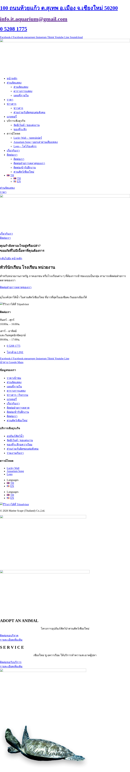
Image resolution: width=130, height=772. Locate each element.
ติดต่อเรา (12, 154)
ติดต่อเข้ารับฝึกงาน (25, 167)
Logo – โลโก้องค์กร (25, 146)
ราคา (10, 99)
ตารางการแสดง (23, 91)
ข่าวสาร (11, 103)
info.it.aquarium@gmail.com (33, 19)
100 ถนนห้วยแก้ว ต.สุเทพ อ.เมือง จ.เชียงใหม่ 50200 (59, 8)
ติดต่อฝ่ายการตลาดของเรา (29, 163)
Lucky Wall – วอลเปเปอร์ (28, 137)
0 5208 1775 (13, 29)
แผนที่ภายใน (21, 95)
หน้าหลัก (12, 78)
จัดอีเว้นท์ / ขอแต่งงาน (27, 125)
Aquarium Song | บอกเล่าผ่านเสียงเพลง (36, 142)
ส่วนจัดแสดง (14, 82)
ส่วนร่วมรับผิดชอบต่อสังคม (29, 112)
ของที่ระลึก (20, 129)
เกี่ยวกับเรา (13, 150)
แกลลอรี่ (12, 116)
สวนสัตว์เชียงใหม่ (24, 171)
